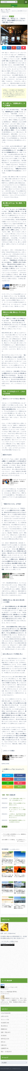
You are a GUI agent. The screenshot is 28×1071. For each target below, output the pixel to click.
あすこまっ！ (9, 1068)
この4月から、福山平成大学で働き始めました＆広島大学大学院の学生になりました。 (17, 815)
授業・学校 (8, 9)
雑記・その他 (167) (6, 1051)
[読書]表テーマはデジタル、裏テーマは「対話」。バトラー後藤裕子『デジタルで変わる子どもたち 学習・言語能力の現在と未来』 (14, 1000)
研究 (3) (3, 1042)
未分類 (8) (3, 1035)
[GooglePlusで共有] (14, 47)
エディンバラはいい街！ (11, 987)
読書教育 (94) (4, 1048)
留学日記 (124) (5, 1038)
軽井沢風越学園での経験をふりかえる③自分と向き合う (17, 821)
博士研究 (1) (4, 1026)
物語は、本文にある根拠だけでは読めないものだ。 (17, 804)
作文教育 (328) (5, 1022)
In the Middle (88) (5, 1013)
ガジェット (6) (5, 1019)
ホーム (3, 9)
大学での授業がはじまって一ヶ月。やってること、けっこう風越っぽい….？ (17, 809)
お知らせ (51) (4, 1016)
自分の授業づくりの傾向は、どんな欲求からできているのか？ (13, 840)
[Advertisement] (14, 962)
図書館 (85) (4, 1029)
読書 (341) (4, 1045)
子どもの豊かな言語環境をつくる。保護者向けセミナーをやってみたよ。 (14, 835)
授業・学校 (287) (5, 1032)
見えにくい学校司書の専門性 (9, 991)
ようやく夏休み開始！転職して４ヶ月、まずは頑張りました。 (17, 799)
